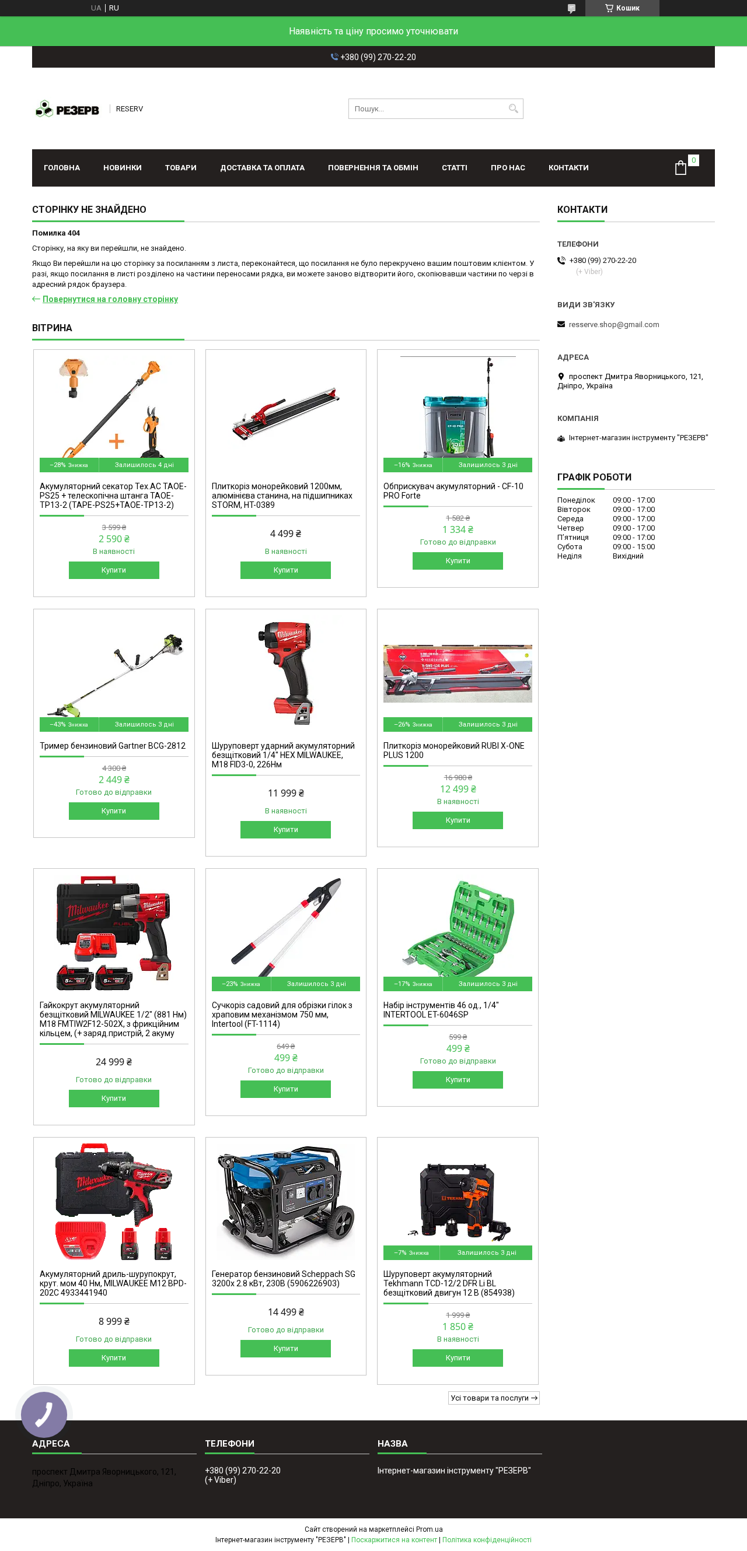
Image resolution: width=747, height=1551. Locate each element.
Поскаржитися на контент (394, 1540)
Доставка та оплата (262, 167)
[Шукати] (513, 109)
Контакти (569, 167)
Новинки (122, 167)
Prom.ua (429, 1529)
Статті (454, 167)
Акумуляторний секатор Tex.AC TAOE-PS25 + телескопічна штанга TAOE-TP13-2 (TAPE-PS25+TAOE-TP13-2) (113, 496)
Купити (114, 570)
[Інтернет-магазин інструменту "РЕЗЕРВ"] (67, 108)
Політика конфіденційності (487, 1540)
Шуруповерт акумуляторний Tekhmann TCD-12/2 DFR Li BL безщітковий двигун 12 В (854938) (449, 1283)
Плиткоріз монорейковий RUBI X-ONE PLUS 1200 (454, 750)
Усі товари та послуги (490, 1398)
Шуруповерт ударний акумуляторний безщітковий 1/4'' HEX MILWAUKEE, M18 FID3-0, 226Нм (283, 755)
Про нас (508, 167)
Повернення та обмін (373, 167)
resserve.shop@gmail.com (614, 324)
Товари (181, 167)
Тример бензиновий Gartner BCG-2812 (113, 745)
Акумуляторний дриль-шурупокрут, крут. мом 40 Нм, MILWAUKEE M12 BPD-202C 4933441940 (113, 1283)
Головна (62, 167)
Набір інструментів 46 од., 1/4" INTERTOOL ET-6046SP (441, 1010)
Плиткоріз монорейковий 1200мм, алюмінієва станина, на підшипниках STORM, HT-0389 (282, 496)
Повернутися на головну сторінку (110, 299)
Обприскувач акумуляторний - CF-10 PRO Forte (453, 491)
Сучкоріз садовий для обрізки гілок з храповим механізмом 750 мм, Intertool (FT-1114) (282, 1015)
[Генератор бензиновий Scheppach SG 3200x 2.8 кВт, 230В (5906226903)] (286, 1201)
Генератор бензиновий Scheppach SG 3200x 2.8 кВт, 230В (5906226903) (283, 1278)
